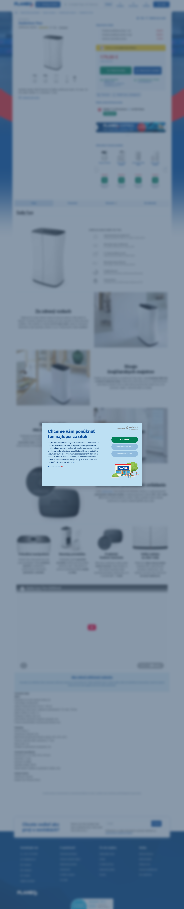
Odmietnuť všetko (124, 454)
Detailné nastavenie (124, 447)
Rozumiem (124, 440)
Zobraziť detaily (55, 467)
